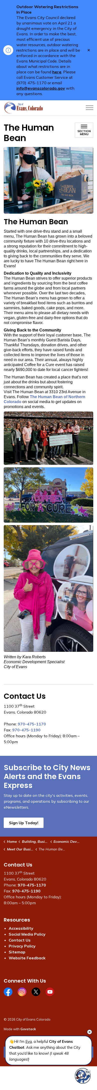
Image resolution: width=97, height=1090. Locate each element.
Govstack (28, 1029)
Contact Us (20, 940)
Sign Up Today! (23, 822)
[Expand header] (89, 107)
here (56, 71)
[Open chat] (82, 1076)
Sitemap (17, 951)
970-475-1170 (32, 723)
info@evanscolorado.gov (40, 88)
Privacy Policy (22, 946)
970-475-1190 (26, 729)
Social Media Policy (27, 934)
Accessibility (21, 928)
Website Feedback (27, 957)
